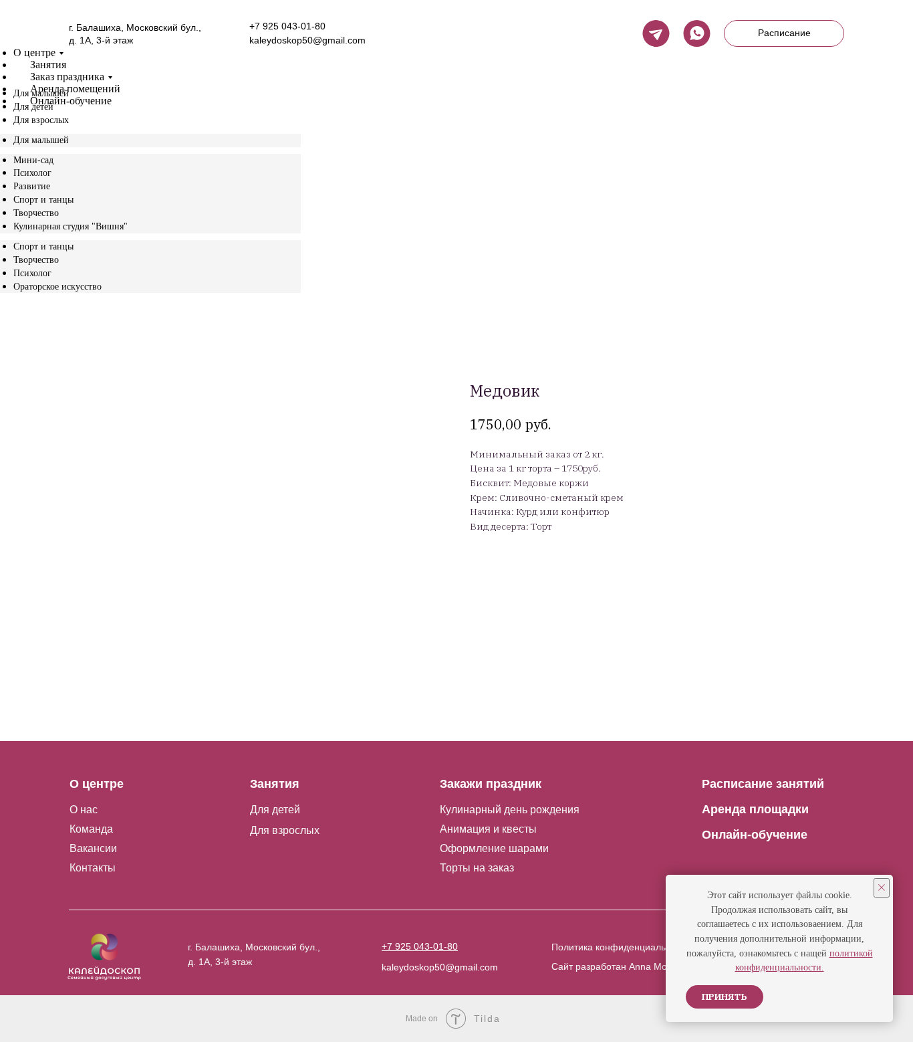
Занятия (48, 64)
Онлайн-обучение (71, 100)
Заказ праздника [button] (67, 76)
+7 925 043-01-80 (287, 26)
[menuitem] (41, 93)
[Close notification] (882, 888)
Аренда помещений (75, 88)
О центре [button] (34, 52)
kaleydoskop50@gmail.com (307, 40)
